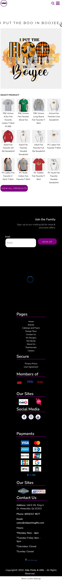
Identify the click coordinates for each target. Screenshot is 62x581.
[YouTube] (38, 417)
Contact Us (31, 334)
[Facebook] (24, 417)
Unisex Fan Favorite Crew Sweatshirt (54, 116)
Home (31, 321)
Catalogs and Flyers (31, 328)
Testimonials (31, 347)
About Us (31, 344)
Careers (31, 350)
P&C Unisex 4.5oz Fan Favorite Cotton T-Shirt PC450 (8, 120)
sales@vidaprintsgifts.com (30, 522)
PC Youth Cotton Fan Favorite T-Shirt (23, 176)
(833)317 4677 (32, 514)
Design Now (31, 331)
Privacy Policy (31, 363)
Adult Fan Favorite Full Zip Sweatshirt (38, 148)
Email (7, 236)
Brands (31, 324)
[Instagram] (31, 417)
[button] (23, 402)
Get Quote (31, 341)
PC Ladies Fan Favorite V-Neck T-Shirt (8, 176)
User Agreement (31, 367)
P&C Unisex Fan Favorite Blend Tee (23, 116)
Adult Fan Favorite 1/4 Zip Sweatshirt (8, 148)
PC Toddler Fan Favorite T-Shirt (38, 176)
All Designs (31, 337)
